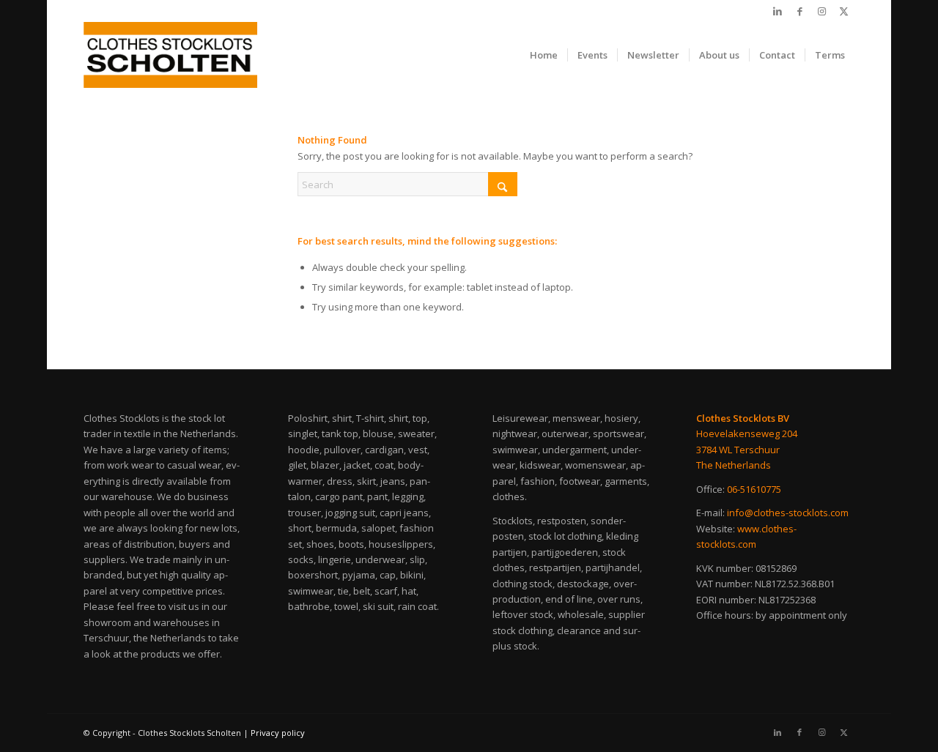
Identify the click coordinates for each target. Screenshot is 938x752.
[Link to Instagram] (821, 11)
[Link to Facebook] (799, 11)
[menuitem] (543, 55)
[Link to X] (843, 11)
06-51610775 (754, 489)
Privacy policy (278, 732)
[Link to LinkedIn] (778, 11)
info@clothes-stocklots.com (788, 512)
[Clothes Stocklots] (170, 55)
